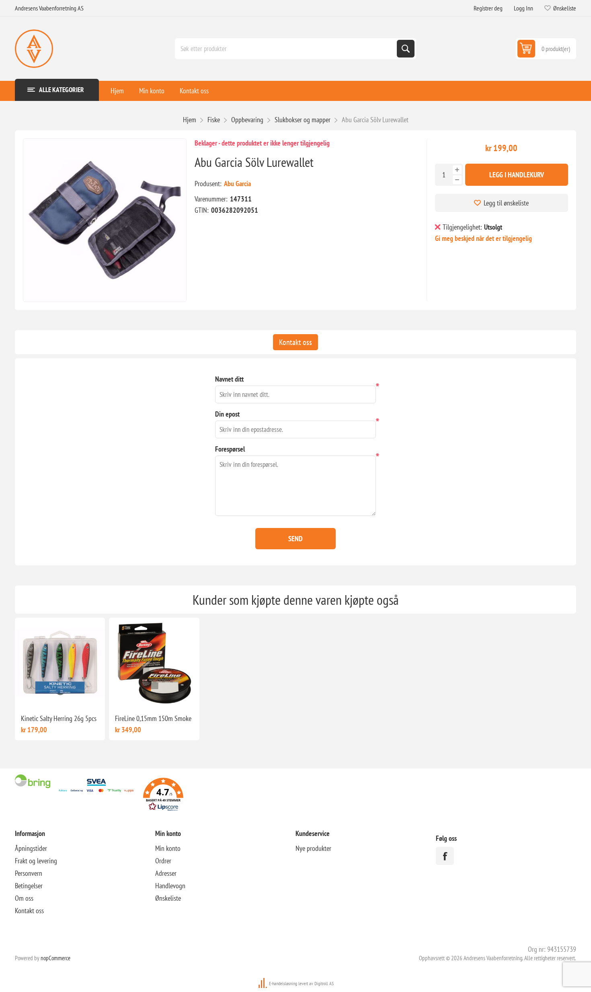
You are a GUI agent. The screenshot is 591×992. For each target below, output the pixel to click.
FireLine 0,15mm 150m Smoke (153, 718)
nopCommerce (55, 958)
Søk (406, 49)
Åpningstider (31, 848)
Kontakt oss (194, 90)
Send (295, 538)
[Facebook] (445, 856)
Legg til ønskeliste (506, 202)
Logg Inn (523, 8)
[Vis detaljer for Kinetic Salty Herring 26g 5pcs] (60, 663)
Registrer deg (488, 8)
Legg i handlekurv (516, 174)
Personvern (28, 873)
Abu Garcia (237, 183)
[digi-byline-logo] (263, 983)
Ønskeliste (168, 898)
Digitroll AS (324, 983)
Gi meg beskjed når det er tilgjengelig (483, 238)
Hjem (117, 90)
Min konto (151, 90)
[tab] (295, 342)
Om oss (24, 898)
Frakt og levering (36, 860)
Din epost (227, 414)
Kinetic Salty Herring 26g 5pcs (58, 718)
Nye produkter (313, 848)
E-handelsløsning (283, 983)
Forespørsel (230, 449)
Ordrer (163, 860)
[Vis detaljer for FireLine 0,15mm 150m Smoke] (154, 663)
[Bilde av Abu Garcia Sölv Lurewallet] (104, 220)
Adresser (165, 873)
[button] (163, 795)
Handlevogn (170, 885)
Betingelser (29, 885)
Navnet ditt (229, 379)
